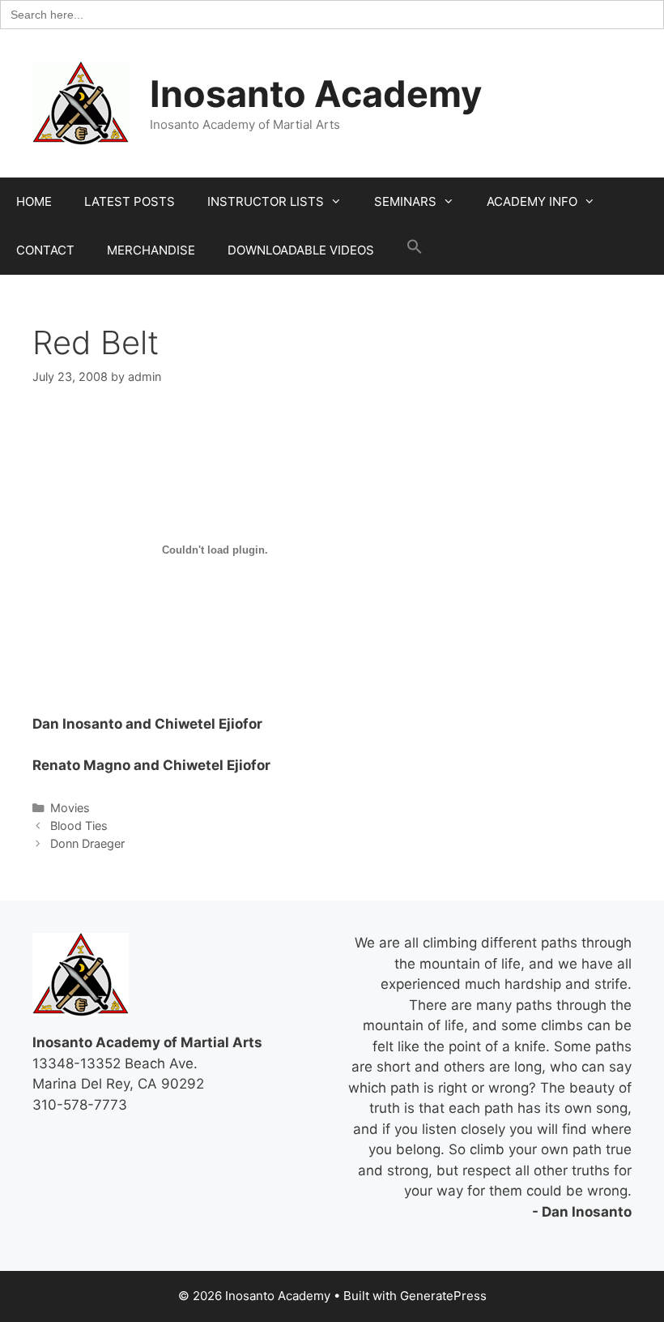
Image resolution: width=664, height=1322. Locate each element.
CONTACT (45, 250)
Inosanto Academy (316, 93)
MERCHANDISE (151, 250)
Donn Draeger (87, 843)
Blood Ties (79, 825)
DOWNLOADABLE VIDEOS (301, 250)
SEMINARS (405, 201)
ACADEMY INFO (532, 201)
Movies (70, 808)
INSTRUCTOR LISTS (265, 201)
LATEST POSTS (129, 201)
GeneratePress (443, 1295)
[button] (414, 250)
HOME (34, 201)
